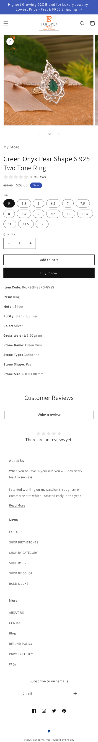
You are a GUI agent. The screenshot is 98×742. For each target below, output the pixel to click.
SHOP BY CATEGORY (23, 553)
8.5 (24, 214)
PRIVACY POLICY (21, 654)
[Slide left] (39, 134)
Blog (12, 633)
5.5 (24, 203)
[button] (6, 23)
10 (68, 214)
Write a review (49, 415)
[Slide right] (59, 134)
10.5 (85, 214)
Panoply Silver (41, 739)
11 (9, 224)
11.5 (26, 224)
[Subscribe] (75, 693)
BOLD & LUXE (18, 583)
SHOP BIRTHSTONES (23, 542)
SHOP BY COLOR (21, 573)
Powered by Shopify (62, 739)
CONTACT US (18, 623)
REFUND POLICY (21, 644)
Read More (17, 505)
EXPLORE (15, 532)
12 (42, 224)
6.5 (53, 203)
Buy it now (49, 273)
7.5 (82, 203)
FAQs (12, 664)
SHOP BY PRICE (20, 563)
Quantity (9, 234)
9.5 (53, 214)
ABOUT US (16, 612)
